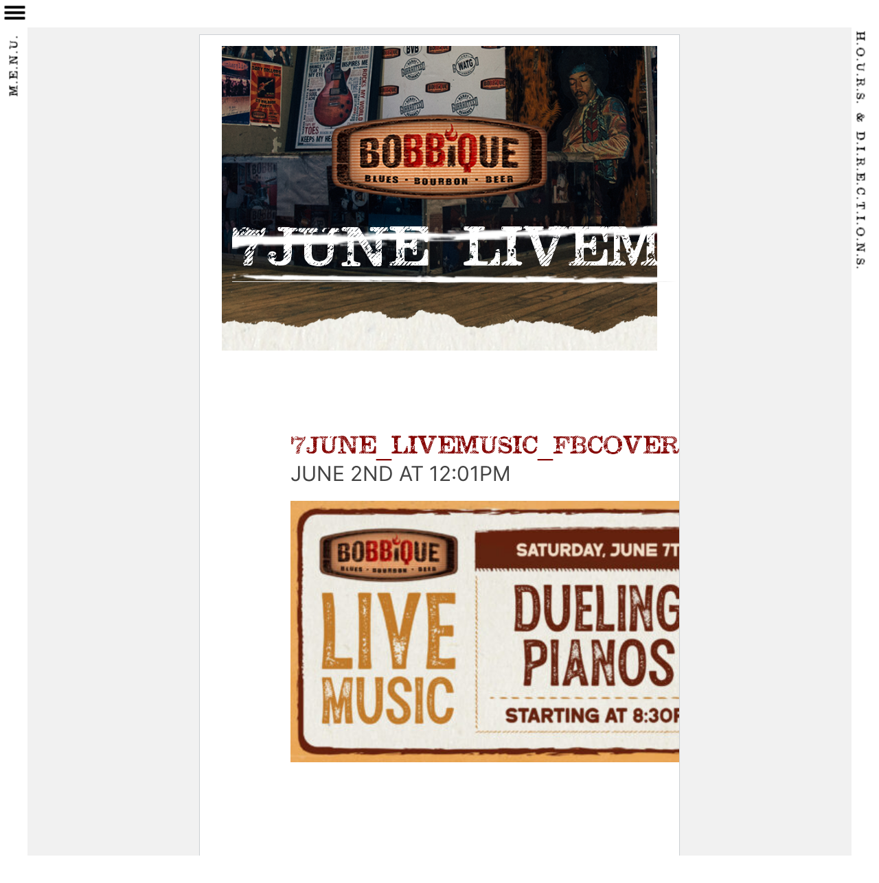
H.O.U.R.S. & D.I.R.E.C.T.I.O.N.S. (860, 151)
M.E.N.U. (15, 65)
